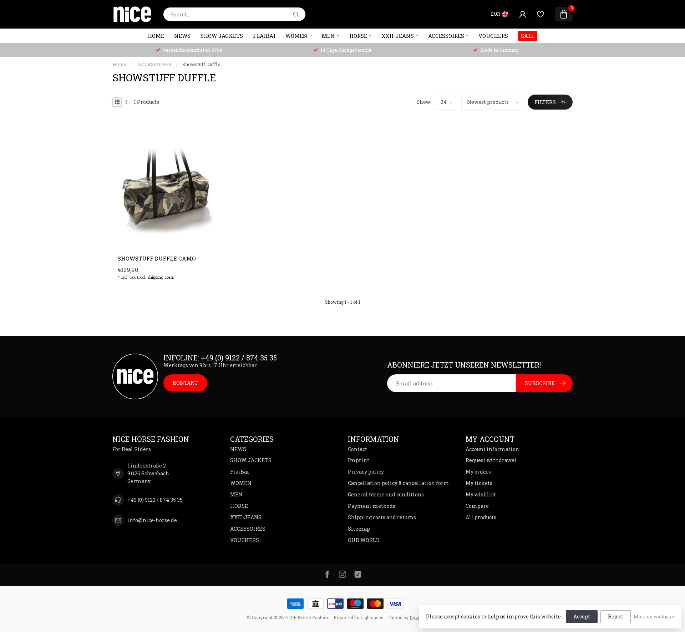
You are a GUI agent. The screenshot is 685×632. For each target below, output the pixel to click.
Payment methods (371, 505)
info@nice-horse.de (152, 520)
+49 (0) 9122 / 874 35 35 (155, 499)
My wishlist (481, 494)
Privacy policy (366, 471)
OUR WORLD (364, 540)
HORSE (358, 35)
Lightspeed (372, 617)
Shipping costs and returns (382, 517)
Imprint (358, 460)
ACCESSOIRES (446, 35)
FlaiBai (264, 35)
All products (481, 517)
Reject (615, 616)
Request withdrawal (491, 460)
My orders (478, 471)
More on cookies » (654, 617)
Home (156, 35)
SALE (527, 35)
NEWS (182, 35)
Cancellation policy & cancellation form (398, 483)
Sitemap (359, 528)
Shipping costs (160, 277)
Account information (492, 449)
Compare (477, 505)
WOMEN (296, 35)
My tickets (479, 483)
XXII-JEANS (397, 35)
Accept (581, 616)
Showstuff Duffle (201, 64)
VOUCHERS (493, 35)
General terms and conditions (386, 494)
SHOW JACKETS (222, 35)
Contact (357, 449)
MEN (328, 35)
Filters (545, 102)
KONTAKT (185, 382)
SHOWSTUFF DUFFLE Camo (157, 258)
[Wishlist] (540, 14)
